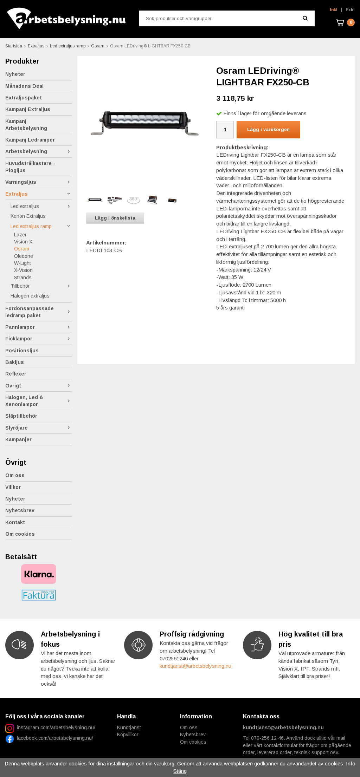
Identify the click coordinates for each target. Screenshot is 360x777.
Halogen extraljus (30, 296)
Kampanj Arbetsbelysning (26, 124)
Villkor (13, 487)
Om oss (15, 475)
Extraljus (16, 194)
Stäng (180, 771)
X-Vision (23, 270)
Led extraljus (25, 206)
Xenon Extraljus (28, 216)
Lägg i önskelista (115, 218)
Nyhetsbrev (19, 510)
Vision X (23, 241)
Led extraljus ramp (31, 226)
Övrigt (13, 385)
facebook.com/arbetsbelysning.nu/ (53, 738)
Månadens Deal (24, 86)
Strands (23, 277)
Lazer (20, 234)
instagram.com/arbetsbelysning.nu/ (56, 727)
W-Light (22, 263)
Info (350, 763)
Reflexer (15, 374)
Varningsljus (20, 182)
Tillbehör (20, 286)
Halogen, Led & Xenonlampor (24, 400)
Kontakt (15, 522)
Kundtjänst (129, 727)
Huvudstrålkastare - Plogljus (30, 167)
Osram (21, 249)
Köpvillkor (128, 734)
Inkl (334, 9)
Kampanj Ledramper (30, 140)
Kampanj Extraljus (27, 109)
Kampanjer (18, 439)
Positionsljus (22, 350)
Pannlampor (20, 327)
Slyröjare (16, 428)
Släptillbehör (21, 416)
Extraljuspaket (23, 97)
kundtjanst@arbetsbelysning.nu (195, 666)
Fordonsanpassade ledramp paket (29, 312)
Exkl (350, 9)
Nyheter (15, 74)
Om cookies (20, 534)
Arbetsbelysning (26, 151)
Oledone (23, 256)
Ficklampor (18, 338)
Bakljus (14, 362)
